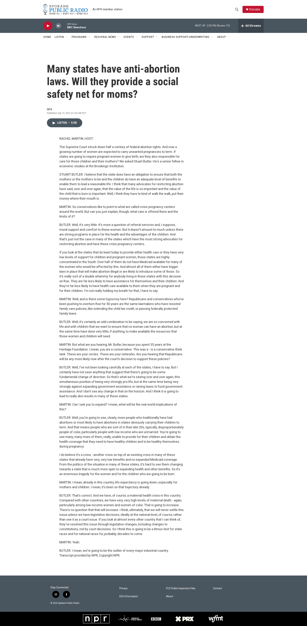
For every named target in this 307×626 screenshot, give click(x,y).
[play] (48, 26)
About (221, 37)
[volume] (58, 26)
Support (148, 37)
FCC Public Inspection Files (180, 588)
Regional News (105, 37)
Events (129, 37)
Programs (79, 37)
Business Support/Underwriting (185, 37)
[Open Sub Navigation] (66, 37)
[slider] (64, 26)
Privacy (123, 588)
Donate (254, 9)
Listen (59, 37)
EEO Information (128, 596)
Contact (217, 588)
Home (47, 37)
